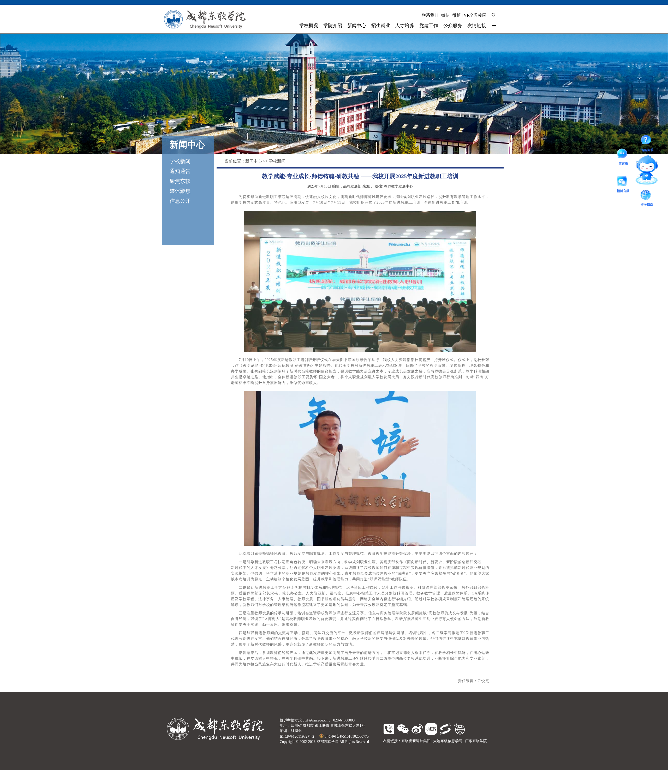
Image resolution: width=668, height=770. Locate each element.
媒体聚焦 (180, 191)
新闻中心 (253, 161)
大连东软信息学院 (447, 741)
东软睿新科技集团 (416, 741)
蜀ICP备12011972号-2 (297, 736)
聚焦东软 (180, 181)
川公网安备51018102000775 (347, 736)
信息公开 (180, 201)
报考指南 (651, 174)
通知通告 (180, 171)
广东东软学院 (476, 741)
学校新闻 (180, 161)
